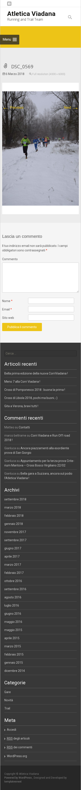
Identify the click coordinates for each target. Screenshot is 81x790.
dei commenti (19, 747)
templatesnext (13, 781)
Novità (8, 700)
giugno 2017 (12, 548)
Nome (7, 301)
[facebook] (9, 5)
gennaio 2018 (13, 524)
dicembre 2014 (14, 670)
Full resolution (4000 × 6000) (48, 74)
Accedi (11, 729)
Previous (13, 107)
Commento (10, 259)
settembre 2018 (15, 499)
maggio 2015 (13, 630)
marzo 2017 (12, 564)
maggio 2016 (13, 621)
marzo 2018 (12, 507)
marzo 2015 (12, 646)
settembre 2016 (15, 589)
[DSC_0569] (40, 148)
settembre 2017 (15, 540)
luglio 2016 (11, 605)
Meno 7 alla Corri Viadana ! (22, 381)
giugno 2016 (12, 613)
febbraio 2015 (14, 654)
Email (7, 309)
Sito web (8, 317)
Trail (7, 708)
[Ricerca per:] (40, 353)
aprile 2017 (11, 556)
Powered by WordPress (18, 777)
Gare (7, 692)
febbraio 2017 (14, 573)
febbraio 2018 (14, 515)
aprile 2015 (11, 638)
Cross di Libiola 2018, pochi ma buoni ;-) (30, 398)
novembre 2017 (15, 532)
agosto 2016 (12, 597)
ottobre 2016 (13, 581)
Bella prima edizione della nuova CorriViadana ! (36, 373)
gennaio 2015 (13, 662)
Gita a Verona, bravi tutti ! (21, 406)
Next (71, 107)
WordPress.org (17, 756)
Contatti (24, 427)
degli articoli (18, 738)
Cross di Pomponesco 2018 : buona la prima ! (34, 389)
